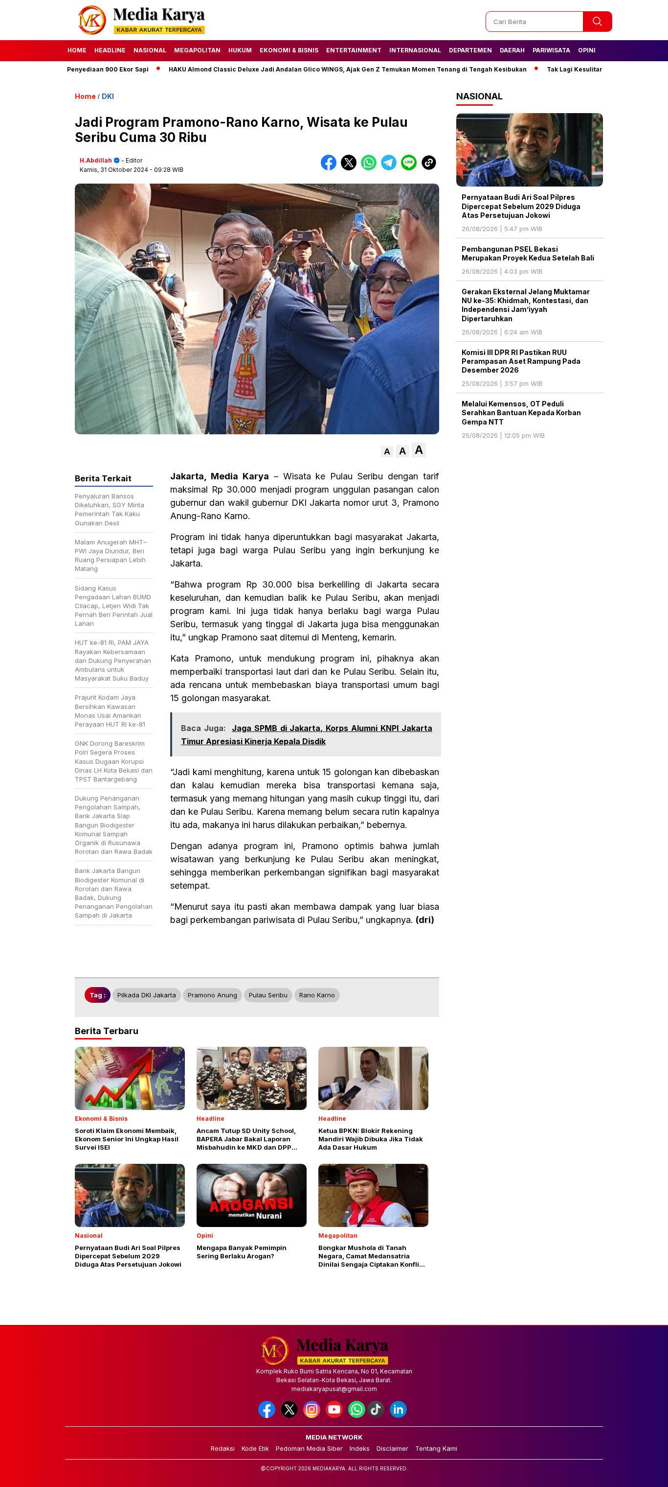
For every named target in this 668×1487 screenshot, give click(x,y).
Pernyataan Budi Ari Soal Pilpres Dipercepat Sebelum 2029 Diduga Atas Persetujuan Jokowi (521, 206)
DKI (108, 96)
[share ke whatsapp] (371, 168)
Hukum (240, 50)
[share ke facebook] (331, 168)
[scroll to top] (640, 1472)
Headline (110, 50)
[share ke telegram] (391, 168)
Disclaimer (392, 1448)
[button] (387, 451)
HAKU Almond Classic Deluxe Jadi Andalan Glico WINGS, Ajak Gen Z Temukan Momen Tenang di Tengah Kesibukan (309, 69)
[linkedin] (400, 1415)
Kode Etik (255, 1448)
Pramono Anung (212, 995)
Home (77, 50)
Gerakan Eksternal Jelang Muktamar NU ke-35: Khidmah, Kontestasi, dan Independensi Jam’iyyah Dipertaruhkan (526, 305)
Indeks (360, 1448)
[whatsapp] (356, 1415)
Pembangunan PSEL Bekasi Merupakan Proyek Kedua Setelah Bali (528, 253)
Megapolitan (197, 50)
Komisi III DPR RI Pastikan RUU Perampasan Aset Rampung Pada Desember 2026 (521, 361)
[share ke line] (411, 168)
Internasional (415, 50)
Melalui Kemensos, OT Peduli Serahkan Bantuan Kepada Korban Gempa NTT (521, 412)
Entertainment (353, 50)
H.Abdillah (96, 160)
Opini (587, 50)
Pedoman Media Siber (309, 1448)
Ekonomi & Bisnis (289, 50)
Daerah (512, 50)
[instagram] (313, 1415)
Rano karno (317, 995)
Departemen (470, 50)
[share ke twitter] (351, 168)
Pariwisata (551, 50)
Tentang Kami (436, 1448)
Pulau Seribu (268, 995)
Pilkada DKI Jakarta (146, 995)
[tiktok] (377, 1415)
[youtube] (336, 1415)
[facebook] (268, 1415)
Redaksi (223, 1448)
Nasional (150, 50)
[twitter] (291, 1415)
